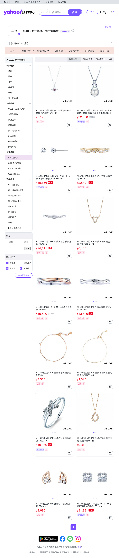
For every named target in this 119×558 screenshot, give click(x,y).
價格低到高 (87, 59)
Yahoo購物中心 (19, 12)
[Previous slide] (37, 84)
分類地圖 (86, 552)
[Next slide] (71, 84)
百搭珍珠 (89, 50)
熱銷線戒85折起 (19, 43)
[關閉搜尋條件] (46, 12)
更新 (79, 547)
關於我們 (44, 552)
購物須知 (55, 552)
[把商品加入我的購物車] (69, 125)
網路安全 (66, 552)
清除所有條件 (23, 275)
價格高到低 (100, 59)
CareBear (74, 50)
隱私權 (76, 552)
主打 (12, 50)
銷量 (111, 59)
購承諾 (108, 27)
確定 (27, 248)
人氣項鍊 (58, 50)
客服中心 (33, 552)
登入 (92, 12)
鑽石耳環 (104, 50)
